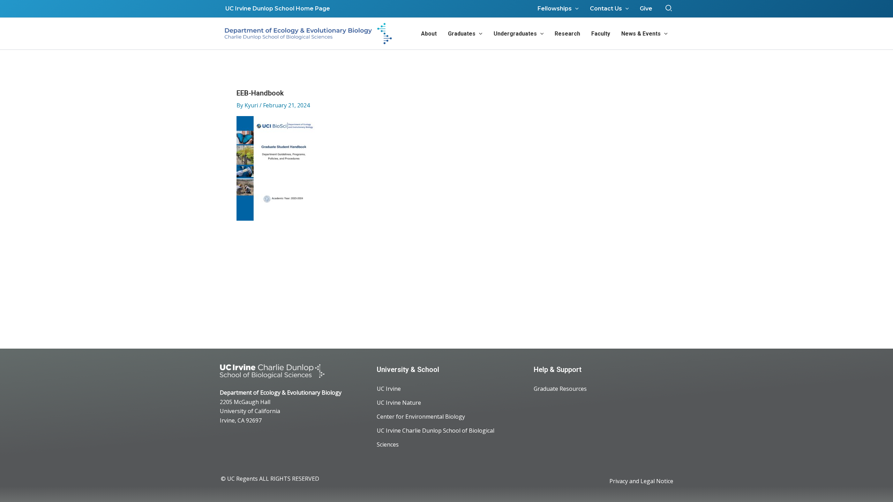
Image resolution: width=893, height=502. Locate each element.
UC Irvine (389, 389)
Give (646, 8)
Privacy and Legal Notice (641, 481)
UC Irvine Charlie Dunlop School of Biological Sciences (435, 437)
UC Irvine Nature (399, 402)
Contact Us (606, 8)
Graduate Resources (560, 389)
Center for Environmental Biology (421, 416)
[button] (669, 9)
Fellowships (555, 8)
